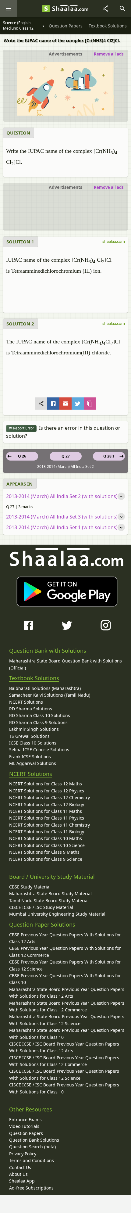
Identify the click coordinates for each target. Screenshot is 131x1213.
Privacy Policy (22, 1154)
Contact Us (20, 1167)
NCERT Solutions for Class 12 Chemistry (49, 797)
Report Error (23, 428)
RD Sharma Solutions (30, 709)
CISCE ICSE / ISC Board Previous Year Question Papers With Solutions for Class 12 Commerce (64, 1061)
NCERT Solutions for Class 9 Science (45, 859)
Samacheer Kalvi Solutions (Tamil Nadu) (49, 695)
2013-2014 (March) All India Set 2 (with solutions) (62, 496)
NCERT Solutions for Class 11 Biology (46, 831)
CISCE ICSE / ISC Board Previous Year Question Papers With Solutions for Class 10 (64, 1088)
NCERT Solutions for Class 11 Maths (45, 811)
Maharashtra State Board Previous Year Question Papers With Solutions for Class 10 (66, 1033)
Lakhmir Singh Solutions (34, 729)
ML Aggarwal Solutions (32, 763)
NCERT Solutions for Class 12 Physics (46, 791)
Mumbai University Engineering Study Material (57, 914)
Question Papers (26, 1133)
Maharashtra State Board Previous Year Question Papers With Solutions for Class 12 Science (66, 1020)
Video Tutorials (24, 1126)
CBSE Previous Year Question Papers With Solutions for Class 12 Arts (65, 938)
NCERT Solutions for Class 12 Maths (45, 784)
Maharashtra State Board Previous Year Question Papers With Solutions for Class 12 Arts (66, 992)
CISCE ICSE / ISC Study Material (41, 907)
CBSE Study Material (30, 887)
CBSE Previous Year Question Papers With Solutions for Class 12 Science (65, 965)
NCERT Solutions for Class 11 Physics (46, 818)
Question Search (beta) (32, 1147)
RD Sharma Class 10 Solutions (39, 715)
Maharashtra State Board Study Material (50, 893)
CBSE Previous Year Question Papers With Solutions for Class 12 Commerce (65, 951)
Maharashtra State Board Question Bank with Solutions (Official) (65, 664)
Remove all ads (108, 54)
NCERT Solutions (26, 702)
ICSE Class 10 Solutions (32, 743)
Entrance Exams (25, 1119)
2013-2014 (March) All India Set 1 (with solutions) (62, 527)
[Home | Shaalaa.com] (46, 8)
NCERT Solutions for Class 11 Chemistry (49, 825)
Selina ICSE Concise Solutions (39, 749)
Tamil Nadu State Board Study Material (49, 900)
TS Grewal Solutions (29, 736)
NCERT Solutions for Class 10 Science (47, 845)
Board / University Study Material (52, 876)
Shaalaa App (22, 1181)
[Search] (122, 8)
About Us (18, 1174)
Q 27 (66, 456)
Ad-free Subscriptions (31, 1188)
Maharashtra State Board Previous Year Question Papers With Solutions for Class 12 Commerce (66, 1006)
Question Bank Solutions (34, 1140)
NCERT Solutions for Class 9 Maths (44, 852)
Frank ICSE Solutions (30, 756)
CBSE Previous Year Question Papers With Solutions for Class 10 (65, 979)
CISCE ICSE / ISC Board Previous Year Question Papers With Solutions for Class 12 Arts (64, 1047)
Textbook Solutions (34, 678)
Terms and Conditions (31, 1160)
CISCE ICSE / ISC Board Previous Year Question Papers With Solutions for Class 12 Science (64, 1074)
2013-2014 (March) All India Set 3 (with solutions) (62, 516)
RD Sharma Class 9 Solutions (38, 722)
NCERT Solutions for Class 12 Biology (46, 804)
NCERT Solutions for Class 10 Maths (45, 838)
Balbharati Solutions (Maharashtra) (45, 688)
